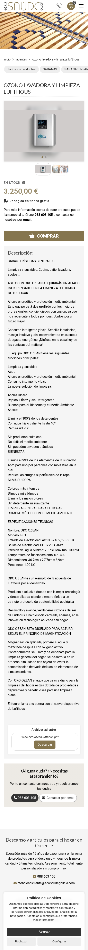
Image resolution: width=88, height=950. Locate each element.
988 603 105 (44, 215)
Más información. (44, 919)
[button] (42, 157)
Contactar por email (60, 798)
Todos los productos (21, 69)
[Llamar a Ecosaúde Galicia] (59, 6)
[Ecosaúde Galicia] (23, 6)
